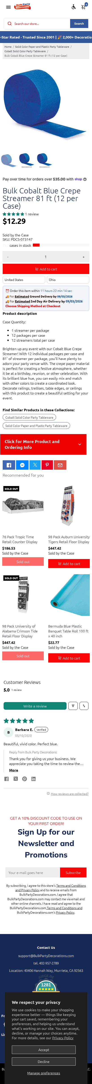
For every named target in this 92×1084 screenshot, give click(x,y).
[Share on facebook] (6, 779)
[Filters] (73, 706)
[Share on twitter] (15, 779)
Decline (44, 1061)
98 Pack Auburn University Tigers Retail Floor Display (69, 539)
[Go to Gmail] (60, 465)
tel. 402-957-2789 (46, 963)
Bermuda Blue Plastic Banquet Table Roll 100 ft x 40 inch (68, 630)
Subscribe (73, 872)
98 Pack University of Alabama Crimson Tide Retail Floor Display (20, 630)
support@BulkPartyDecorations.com (46, 955)
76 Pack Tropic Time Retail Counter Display (20, 539)
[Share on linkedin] (33, 779)
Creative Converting (15, 531)
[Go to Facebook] (9, 465)
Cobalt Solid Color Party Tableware (25, 51)
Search (79, 23)
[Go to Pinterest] (47, 465)
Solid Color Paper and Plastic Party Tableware (42, 46)
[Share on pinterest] (24, 779)
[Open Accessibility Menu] (74, 7)
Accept (43, 1049)
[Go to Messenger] (22, 465)
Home (8, 46)
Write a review (35, 705)
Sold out (23, 561)
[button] (14, 213)
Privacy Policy (62, 1037)
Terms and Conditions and (64, 908)
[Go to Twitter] (35, 465)
